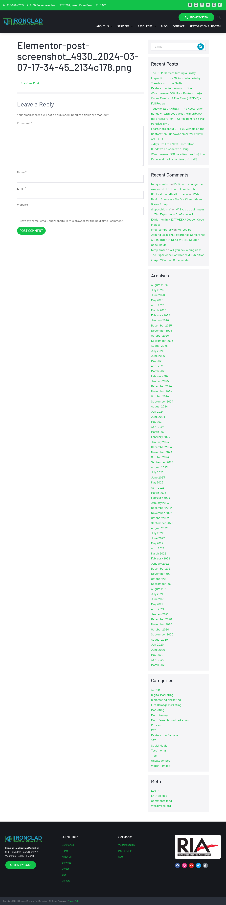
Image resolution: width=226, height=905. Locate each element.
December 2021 (161, 568)
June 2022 (158, 538)
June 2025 (158, 355)
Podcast (156, 725)
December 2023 (161, 447)
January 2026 (160, 320)
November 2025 (161, 330)
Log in (155, 790)
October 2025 (160, 335)
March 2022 (158, 553)
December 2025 (161, 325)
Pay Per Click (125, 850)
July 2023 (157, 472)
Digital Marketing (162, 695)
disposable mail (161, 209)
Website (22, 204)
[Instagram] (184, 865)
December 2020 (161, 619)
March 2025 (158, 371)
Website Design (126, 844)
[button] (219, 17)
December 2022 (161, 507)
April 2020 (157, 659)
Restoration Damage (164, 735)
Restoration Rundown (205, 26)
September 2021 (162, 583)
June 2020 (158, 649)
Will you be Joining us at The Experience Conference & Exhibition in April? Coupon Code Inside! (177, 255)
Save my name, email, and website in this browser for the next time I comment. (72, 221)
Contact (178, 26)
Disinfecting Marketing (166, 700)
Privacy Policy (74, 901)
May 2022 (157, 543)
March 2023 (158, 492)
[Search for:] (178, 47)
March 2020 (158, 665)
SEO (154, 740)
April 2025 (157, 366)
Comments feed (161, 801)
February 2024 (160, 437)
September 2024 (162, 401)
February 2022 (160, 558)
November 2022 (161, 513)
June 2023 (158, 477)
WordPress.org (161, 805)
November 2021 (161, 573)
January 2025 (160, 381)
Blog (164, 26)
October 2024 (160, 396)
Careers (66, 880)
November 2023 (161, 452)
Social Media (159, 745)
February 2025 (160, 376)
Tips (154, 755)
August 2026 (159, 285)
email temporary (162, 229)
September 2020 (162, 634)
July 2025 (157, 350)
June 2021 (157, 599)
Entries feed (159, 795)
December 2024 (161, 386)
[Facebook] (177, 865)
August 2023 (159, 467)
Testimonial (158, 750)
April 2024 (157, 426)
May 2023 (157, 482)
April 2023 (157, 487)
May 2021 (157, 604)
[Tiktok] (205, 865)
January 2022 (160, 563)
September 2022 (162, 523)
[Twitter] (198, 865)
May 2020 (157, 654)
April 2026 (157, 305)
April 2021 (157, 609)
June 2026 (158, 295)
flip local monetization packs (169, 194)
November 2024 (161, 391)
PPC (154, 730)
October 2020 (160, 629)
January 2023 (160, 502)
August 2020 (159, 639)
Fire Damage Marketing (166, 705)
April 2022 (157, 548)
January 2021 (159, 614)
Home (65, 850)
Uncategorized (160, 760)
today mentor (160, 184)
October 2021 (159, 578)
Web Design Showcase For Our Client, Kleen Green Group (176, 199)
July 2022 (157, 533)
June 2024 (158, 416)
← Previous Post (28, 83)
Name (21, 172)
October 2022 (160, 518)
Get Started (68, 844)
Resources (145, 26)
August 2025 (159, 345)
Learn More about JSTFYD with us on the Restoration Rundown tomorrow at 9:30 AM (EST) (177, 134)
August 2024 (159, 406)
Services (123, 26)
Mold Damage (159, 715)
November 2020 (161, 624)
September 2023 (162, 462)
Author (155, 689)
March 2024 (158, 431)
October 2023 (160, 457)
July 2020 (157, 644)
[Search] (200, 46)
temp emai (158, 250)
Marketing (157, 710)
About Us (102, 26)
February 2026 (160, 315)
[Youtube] (191, 865)
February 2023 (160, 497)
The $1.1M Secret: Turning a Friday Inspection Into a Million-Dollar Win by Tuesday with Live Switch (175, 78)
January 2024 (160, 442)
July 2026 (157, 290)
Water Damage (160, 765)
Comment (24, 123)
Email (21, 188)
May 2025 (157, 361)
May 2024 (157, 421)
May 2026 (157, 300)
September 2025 (162, 340)
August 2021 (159, 589)
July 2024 (157, 411)
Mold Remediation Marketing (170, 720)
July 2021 (157, 594)
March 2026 (158, 310)
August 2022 (159, 528)
